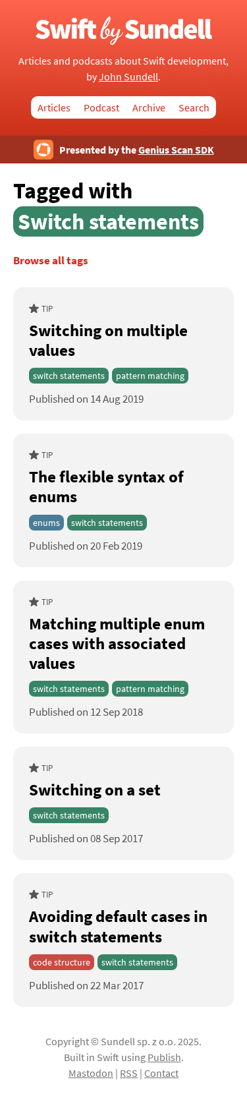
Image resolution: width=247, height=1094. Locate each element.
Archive (148, 107)
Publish (164, 1057)
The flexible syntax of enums (106, 486)
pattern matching (150, 376)
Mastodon (91, 1073)
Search (193, 107)
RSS (129, 1073)
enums (46, 523)
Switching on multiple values (108, 340)
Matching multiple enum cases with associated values (117, 643)
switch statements (69, 376)
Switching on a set (95, 789)
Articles (54, 107)
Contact (161, 1073)
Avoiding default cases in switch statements (118, 926)
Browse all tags (50, 260)
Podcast (101, 107)
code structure (61, 962)
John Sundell (128, 76)
